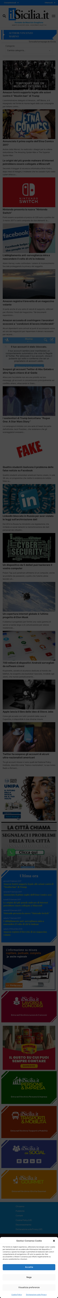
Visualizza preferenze (29, 1287)
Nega (29, 1277)
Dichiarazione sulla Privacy (36, 1295)
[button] (54, 1240)
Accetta (29, 1267)
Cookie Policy (16, 1295)
